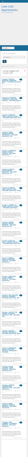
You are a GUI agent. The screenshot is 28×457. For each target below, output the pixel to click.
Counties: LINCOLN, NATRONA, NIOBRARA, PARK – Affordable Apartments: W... (12, 81)
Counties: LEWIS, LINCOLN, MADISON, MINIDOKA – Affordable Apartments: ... (9, 405)
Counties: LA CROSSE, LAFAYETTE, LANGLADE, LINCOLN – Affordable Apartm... (12, 99)
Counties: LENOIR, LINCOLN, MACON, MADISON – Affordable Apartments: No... (9, 224)
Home (3, 66)
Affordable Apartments (8, 84)
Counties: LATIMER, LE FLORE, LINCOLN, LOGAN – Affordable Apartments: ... (10, 206)
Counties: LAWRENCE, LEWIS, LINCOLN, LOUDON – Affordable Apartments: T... (9, 152)
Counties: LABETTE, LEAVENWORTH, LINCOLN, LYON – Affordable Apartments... (11, 387)
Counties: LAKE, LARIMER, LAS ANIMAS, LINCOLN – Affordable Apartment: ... (9, 424)
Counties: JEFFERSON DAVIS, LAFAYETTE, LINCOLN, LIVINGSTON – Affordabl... (10, 350)
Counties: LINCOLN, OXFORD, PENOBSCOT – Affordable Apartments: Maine (11, 332)
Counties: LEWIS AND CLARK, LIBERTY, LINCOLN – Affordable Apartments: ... (9, 278)
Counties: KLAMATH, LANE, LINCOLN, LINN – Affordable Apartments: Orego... (12, 189)
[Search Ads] (4, 61)
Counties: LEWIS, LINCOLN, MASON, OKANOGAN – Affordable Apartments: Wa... (10, 134)
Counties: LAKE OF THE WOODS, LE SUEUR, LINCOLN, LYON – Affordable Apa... (11, 314)
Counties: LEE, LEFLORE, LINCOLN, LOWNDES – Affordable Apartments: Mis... (11, 296)
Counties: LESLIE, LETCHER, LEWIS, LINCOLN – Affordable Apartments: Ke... (9, 368)
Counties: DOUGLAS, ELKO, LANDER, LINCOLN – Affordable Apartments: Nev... (11, 242)
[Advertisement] (14, 29)
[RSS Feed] (2, 1)
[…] (15, 92)
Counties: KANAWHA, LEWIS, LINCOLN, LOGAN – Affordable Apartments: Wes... (12, 116)
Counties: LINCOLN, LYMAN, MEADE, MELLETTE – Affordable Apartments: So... (9, 171)
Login (24, 1)
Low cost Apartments (9, 8)
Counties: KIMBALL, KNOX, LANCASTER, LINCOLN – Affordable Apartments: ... (9, 260)
